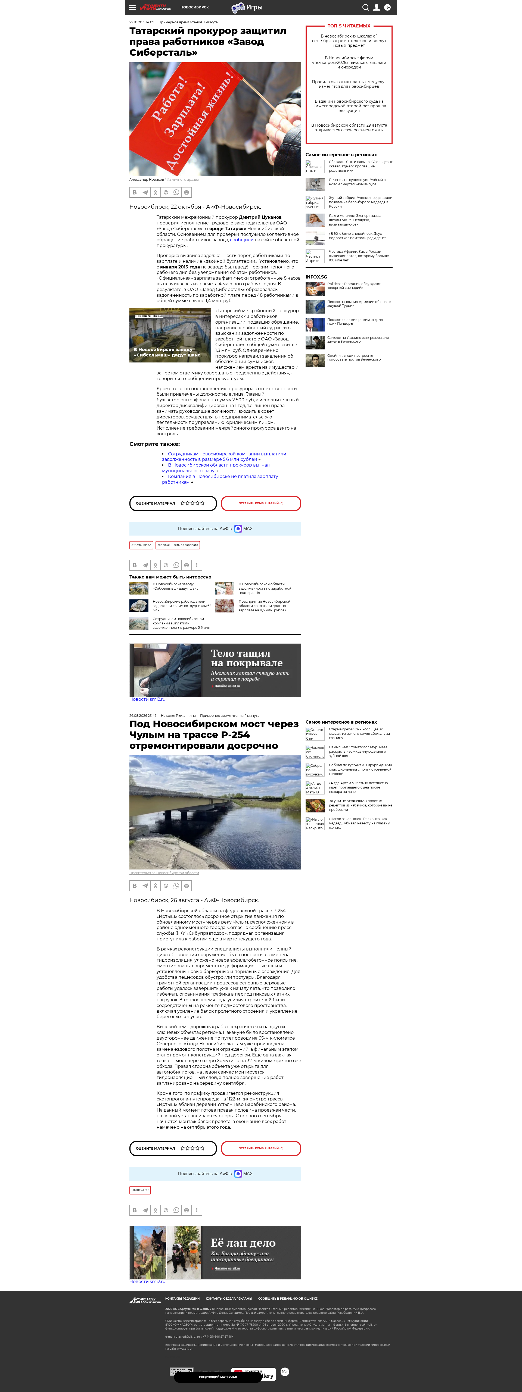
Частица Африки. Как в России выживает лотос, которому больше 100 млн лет (359, 255)
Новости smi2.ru (147, 699)
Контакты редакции (182, 1298)
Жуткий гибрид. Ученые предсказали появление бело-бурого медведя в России (360, 202)
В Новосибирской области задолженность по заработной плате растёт (265, 588)
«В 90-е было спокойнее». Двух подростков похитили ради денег (357, 236)
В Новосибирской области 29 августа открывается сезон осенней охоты (349, 127)
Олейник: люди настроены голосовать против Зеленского (354, 357)
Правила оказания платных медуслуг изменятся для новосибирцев (349, 84)
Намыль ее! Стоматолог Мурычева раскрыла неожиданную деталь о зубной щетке (358, 751)
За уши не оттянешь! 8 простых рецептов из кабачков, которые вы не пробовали (360, 805)
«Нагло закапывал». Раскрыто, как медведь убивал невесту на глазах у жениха (359, 823)
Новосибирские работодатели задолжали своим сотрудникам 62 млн (182, 605)
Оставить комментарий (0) (261, 503)
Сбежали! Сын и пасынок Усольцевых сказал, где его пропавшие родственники (361, 166)
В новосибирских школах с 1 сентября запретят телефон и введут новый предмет (349, 41)
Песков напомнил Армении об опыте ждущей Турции (359, 304)
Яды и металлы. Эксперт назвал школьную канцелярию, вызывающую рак (356, 220)
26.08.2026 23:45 (143, 716)
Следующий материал (218, 1377)
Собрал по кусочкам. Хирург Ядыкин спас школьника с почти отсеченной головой (360, 769)
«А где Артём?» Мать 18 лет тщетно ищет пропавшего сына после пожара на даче (358, 787)
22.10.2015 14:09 (141, 22)
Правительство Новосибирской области (164, 873)
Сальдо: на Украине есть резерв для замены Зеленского (358, 339)
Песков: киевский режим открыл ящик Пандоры (355, 322)
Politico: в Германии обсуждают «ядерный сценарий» (354, 286)
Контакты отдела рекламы (229, 1298)
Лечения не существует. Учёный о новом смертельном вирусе (357, 182)
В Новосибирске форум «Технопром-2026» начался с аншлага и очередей (349, 63)
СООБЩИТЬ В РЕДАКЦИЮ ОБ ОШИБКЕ (288, 1298)
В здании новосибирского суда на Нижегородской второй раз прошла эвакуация (349, 106)
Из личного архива (183, 179)
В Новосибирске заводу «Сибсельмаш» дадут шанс (175, 586)
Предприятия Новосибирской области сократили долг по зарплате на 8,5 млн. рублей (264, 605)
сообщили (242, 239)
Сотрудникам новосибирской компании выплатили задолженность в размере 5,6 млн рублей (224, 456)
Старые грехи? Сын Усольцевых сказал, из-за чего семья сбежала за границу (359, 733)
